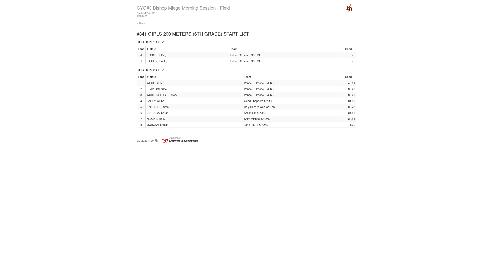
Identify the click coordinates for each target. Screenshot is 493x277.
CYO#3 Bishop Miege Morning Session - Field (183, 7)
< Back (141, 23)
